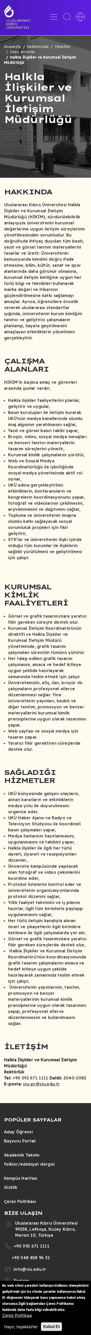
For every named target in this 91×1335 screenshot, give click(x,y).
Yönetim (62, 46)
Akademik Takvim (22, 1155)
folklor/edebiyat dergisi (29, 1164)
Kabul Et (51, 1326)
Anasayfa (12, 46)
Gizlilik (10, 1187)
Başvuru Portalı (20, 1140)
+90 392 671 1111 (31, 1246)
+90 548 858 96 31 (31, 1257)
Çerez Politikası (20, 1201)
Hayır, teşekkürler (21, 1326)
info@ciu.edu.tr (30, 1269)
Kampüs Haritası (20, 1178)
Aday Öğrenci (18, 1131)
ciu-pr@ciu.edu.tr (41, 1083)
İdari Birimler (22, 52)
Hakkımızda (38, 46)
